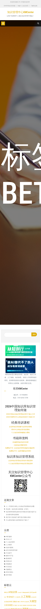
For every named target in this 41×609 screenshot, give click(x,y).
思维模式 (25, 605)
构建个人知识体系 (23, 6)
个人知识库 (17, 597)
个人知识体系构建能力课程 (20, 432)
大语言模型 (8, 605)
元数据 (14, 601)
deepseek (25, 592)
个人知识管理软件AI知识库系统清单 (20, 463)
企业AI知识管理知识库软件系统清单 (20, 460)
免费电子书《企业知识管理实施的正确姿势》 (20, 448)
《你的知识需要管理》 (20, 445)
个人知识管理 (10, 542)
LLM (30, 592)
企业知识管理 (8, 601)
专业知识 (10, 597)
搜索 (34, 334)
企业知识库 (33, 597)
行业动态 (9, 567)
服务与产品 (9, 556)
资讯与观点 (9, 572)
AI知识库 (12, 592)
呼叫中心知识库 (25, 601)
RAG (5, 597)
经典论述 (9, 561)
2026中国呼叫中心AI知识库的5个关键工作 (20, 417)
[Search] (38, 23)
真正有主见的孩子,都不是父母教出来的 (18, 517)
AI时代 (6, 592)
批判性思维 (29, 605)
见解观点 (9, 569)
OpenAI (34, 592)
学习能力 (15, 605)
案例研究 (9, 558)
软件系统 (9, 575)
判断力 (19, 601)
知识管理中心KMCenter (20, 12)
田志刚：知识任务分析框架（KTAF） (17, 509)
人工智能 (26, 596)
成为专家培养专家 (11, 550)
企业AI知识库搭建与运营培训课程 (20, 427)
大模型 (33, 601)
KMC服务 (9, 536)
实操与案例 (9, 547)
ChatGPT (20, 592)
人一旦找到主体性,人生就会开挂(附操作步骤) (20, 506)
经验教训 (9, 564)
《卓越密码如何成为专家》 (20, 442)
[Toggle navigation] (3, 23)
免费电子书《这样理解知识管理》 (20, 451)
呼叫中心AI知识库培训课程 (20, 429)
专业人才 (9, 539)
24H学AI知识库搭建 (9, 6)
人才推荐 (9, 545)
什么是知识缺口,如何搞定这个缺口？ (17, 520)
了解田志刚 (34, 6)
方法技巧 (9, 553)
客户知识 (20, 605)
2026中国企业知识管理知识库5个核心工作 (20, 414)
